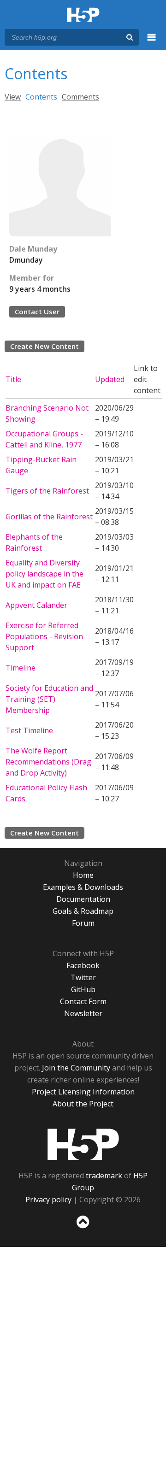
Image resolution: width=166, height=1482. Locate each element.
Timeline (21, 668)
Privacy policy (48, 1199)
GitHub (83, 989)
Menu (151, 42)
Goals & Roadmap (83, 911)
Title (13, 379)
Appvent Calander (36, 605)
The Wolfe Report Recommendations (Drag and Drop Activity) (48, 762)
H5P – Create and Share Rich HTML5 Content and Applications (83, 15)
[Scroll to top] (83, 1228)
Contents (41, 97)
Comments (80, 97)
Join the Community (76, 1068)
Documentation (83, 899)
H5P (83, 1144)
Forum (83, 923)
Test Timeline (29, 730)
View (13, 97)
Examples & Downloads (83, 887)
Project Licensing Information (83, 1092)
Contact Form (83, 1001)
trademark (104, 1175)
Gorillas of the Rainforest (49, 517)
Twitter (83, 977)
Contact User (37, 311)
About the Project (83, 1104)
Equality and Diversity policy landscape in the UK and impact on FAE (44, 574)
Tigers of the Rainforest (47, 491)
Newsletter (83, 1013)
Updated (110, 379)
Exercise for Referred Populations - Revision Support (44, 636)
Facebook (83, 965)
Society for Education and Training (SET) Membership (49, 699)
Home (83, 875)
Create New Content (44, 346)
